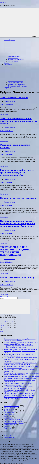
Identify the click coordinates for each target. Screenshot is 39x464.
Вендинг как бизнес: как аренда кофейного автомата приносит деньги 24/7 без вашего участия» (21, 343)
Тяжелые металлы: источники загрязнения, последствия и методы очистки (18, 121)
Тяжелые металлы (13, 61)
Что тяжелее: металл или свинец (17, 277)
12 (5, 323)
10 (1, 323)
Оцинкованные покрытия (16, 59)
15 (12, 323)
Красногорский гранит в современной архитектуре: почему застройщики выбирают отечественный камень (20, 350)
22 (12, 325)
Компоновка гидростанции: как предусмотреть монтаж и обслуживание (19, 355)
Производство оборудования (17, 84)
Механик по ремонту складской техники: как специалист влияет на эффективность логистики (19, 394)
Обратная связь (9, 437)
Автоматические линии (15, 81)
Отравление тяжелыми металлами (18, 198)
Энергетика (7, 88)
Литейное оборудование (15, 82)
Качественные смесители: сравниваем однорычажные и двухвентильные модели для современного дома (21, 377)
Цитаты (6, 426)
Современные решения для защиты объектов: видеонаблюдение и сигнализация (18, 346)
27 (8, 327)
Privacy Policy (8, 435)
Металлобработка (9, 412)
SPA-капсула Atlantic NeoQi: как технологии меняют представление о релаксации (21, 367)
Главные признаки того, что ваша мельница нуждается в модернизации (18, 384)
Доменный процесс (14, 56)
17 (10, 296)
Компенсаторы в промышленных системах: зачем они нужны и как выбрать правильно (21, 373)
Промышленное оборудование (17, 86)
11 (3, 323)
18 (3, 325)
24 (1, 327)
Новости (6, 63)
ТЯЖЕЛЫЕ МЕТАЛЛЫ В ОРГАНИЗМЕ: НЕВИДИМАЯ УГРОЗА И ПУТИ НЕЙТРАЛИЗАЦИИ (15, 251)
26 (5, 327)
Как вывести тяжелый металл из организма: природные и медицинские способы (17, 172)
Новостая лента (9, 414)
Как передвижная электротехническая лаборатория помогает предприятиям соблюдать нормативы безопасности (20, 359)
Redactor (10, 104)
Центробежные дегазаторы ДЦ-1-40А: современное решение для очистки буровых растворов (20, 363)
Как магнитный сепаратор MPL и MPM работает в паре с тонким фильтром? (20, 391)
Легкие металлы (13, 58)
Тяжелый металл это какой (14, 97)
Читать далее (4, 114)
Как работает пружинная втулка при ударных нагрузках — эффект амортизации (18, 387)
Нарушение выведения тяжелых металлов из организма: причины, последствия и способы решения (17, 223)
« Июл (2, 331)
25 (3, 327)
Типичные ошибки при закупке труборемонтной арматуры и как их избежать (19, 339)
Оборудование (8, 418)
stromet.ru (3, 2)
